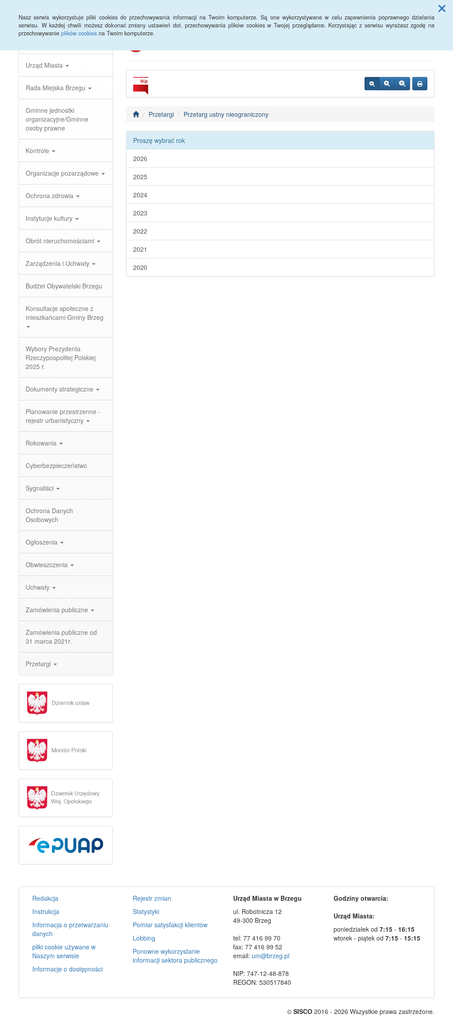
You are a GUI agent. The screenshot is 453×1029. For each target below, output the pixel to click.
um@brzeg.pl (270, 955)
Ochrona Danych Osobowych (49, 515)
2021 (140, 249)
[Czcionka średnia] (387, 83)
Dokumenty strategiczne (60, 388)
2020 (140, 267)
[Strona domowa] (136, 114)
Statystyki (146, 911)
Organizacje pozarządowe (63, 173)
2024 (140, 194)
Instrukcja (45, 911)
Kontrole (38, 150)
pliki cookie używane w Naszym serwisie (64, 951)
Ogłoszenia (42, 542)
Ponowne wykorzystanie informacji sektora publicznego (175, 955)
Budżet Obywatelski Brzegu (64, 285)
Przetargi (39, 663)
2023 (140, 212)
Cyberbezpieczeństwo (56, 465)
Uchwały (38, 587)
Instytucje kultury (50, 218)
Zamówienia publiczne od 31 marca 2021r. (61, 636)
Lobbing (144, 937)
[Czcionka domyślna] (372, 83)
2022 (140, 231)
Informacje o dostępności (67, 968)
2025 (140, 176)
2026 (140, 158)
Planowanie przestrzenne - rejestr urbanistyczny (63, 416)
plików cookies (79, 33)
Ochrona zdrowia (50, 195)
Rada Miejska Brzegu (56, 87)
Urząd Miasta (45, 65)
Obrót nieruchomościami (61, 240)
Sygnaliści (40, 488)
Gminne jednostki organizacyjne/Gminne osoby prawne (57, 119)
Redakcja (45, 898)
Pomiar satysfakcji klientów (170, 924)
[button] (442, 8)
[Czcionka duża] (402, 83)
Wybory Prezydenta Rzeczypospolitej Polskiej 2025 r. (61, 357)
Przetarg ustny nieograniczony (226, 114)
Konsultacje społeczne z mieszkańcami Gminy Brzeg (65, 313)
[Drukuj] (419, 83)
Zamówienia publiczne (58, 609)
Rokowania (42, 442)
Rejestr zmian (152, 898)
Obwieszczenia (47, 564)
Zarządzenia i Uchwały (58, 263)
